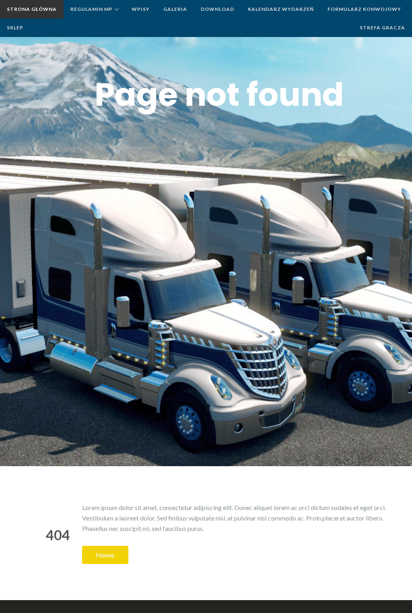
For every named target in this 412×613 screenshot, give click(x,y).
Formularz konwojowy (364, 9)
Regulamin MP (91, 9)
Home (105, 555)
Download (217, 9)
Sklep (15, 28)
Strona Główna (32, 9)
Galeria (175, 9)
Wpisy (141, 9)
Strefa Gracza (382, 28)
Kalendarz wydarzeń (281, 9)
